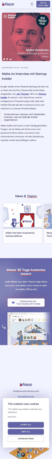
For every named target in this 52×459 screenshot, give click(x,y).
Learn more (12, 416)
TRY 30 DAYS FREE (43, 4)
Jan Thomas (22, 94)
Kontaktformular (26, 397)
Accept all (25, 425)
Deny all (26, 432)
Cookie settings (26, 439)
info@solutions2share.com (26, 391)
